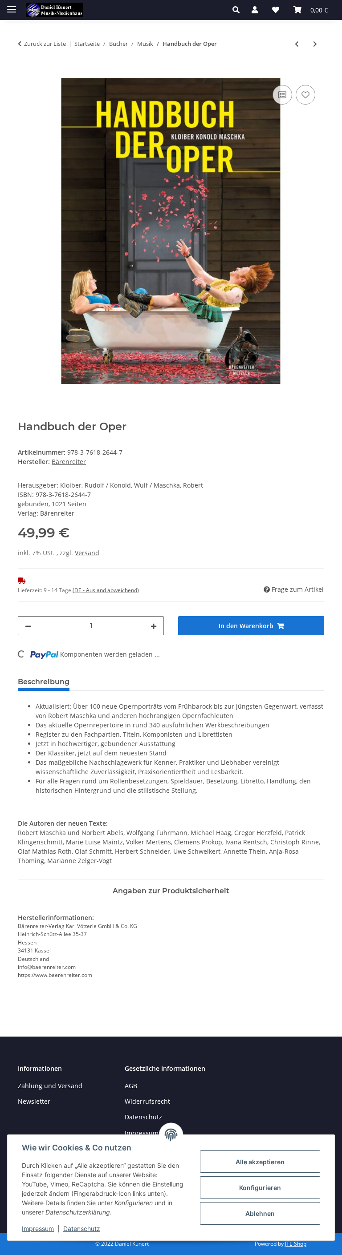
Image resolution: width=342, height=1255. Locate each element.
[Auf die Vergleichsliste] (282, 95)
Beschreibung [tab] (43, 682)
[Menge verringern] (28, 626)
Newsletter (34, 1101)
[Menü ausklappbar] (11, 5)
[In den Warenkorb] (25, 73)
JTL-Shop (295, 1243)
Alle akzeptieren (260, 1162)
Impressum (38, 1228)
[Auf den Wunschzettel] (305, 95)
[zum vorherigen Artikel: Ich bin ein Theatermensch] (297, 43)
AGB (131, 1085)
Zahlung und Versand (50, 1085)
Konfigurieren (260, 1187)
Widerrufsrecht (147, 1101)
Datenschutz (81, 1228)
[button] (238, 10)
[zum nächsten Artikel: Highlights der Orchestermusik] (315, 43)
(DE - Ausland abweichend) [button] (106, 590)
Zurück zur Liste (45, 44)
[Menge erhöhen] (153, 626)
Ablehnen (260, 1213)
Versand (87, 553)
